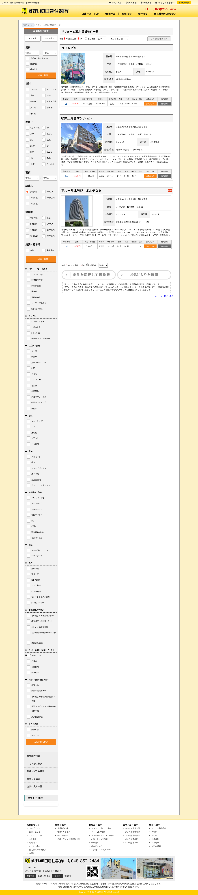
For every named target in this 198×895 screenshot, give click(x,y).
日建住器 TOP (90, 14)
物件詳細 (164, 104)
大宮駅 (154, 832)
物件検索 (110, 14)
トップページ (34, 828)
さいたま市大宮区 (132, 828)
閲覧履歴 (133, 3)
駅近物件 (95, 843)
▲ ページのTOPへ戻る (163, 296)
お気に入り (150, 104)
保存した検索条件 (167, 3)
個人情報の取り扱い (165, 14)
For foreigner (62, 835)
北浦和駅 (155, 839)
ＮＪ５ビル (69, 48)
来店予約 (185, 3)
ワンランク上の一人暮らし (102, 828)
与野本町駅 (156, 846)
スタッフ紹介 (34, 832)
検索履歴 (147, 3)
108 (66, 176)
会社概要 (143, 14)
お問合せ (126, 14)
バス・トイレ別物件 (99, 839)
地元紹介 (33, 843)
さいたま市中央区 (132, 835)
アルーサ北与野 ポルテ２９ (81, 190)
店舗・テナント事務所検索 (68, 839)
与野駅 (154, 835)
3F (66, 104)
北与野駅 (155, 843)
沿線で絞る (49, 38)
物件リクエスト (34, 779)
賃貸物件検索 (33, 756)
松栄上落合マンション (76, 118)
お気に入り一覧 (34, 786)
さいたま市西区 (131, 843)
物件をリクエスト (64, 832)
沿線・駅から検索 (35, 771)
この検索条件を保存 (159, 39)
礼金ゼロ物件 (96, 846)
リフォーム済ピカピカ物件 (102, 835)
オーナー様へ (34, 846)
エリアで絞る (32, 38)
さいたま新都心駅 (159, 828)
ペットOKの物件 (98, 832)
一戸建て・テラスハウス (101, 850)
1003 (66, 246)
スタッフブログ (35, 835)
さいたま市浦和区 (132, 832)
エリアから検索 (34, 763)
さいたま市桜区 (131, 839)
